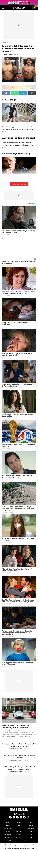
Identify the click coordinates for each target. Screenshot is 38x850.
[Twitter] (17, 817)
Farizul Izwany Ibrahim (8, 730)
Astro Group (31, 848)
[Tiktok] (21, 817)
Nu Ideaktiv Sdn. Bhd (18, 848)
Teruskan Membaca (19, 184)
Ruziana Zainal (8, 54)
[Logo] (19, 8)
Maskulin (4, 42)
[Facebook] (10, 817)
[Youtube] (24, 817)
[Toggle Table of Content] (31, 87)
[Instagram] (14, 817)
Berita (10, 42)
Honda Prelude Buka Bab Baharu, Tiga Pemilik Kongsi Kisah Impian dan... (18, 726)
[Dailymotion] (28, 817)
